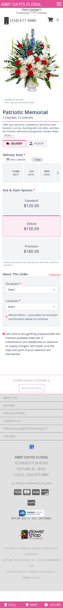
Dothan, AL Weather (16, 560)
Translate (42, 12)
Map (32, 604)
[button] (53, 21)
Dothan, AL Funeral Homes (22, 548)
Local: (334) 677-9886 (32, 475)
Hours (54, 604)
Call (11, 604)
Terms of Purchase (41, 571)
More (7, 135)
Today (37, 159)
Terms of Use (31, 577)
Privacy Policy (16, 571)
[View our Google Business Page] (31, 448)
